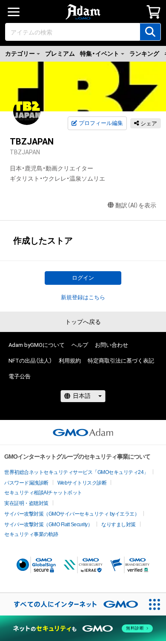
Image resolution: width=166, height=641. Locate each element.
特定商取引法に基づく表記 (121, 360)
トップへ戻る (83, 321)
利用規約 (70, 360)
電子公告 (20, 376)
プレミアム (60, 53)
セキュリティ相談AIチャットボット (43, 493)
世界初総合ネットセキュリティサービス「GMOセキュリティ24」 (76, 472)
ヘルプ (80, 345)
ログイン (83, 278)
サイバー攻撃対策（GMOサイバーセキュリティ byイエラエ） (71, 514)
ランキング (144, 53)
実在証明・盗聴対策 (26, 503)
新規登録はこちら (83, 297)
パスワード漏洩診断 (26, 483)
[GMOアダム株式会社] (83, 432)
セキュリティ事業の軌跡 (31, 534)
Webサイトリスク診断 (82, 483)
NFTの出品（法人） (30, 360)
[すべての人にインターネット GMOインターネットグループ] (71, 604)
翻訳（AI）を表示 (135, 205)
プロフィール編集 (101, 123)
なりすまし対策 (118, 525)
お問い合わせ (111, 345)
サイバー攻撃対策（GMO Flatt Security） (48, 525)
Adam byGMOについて (37, 345)
